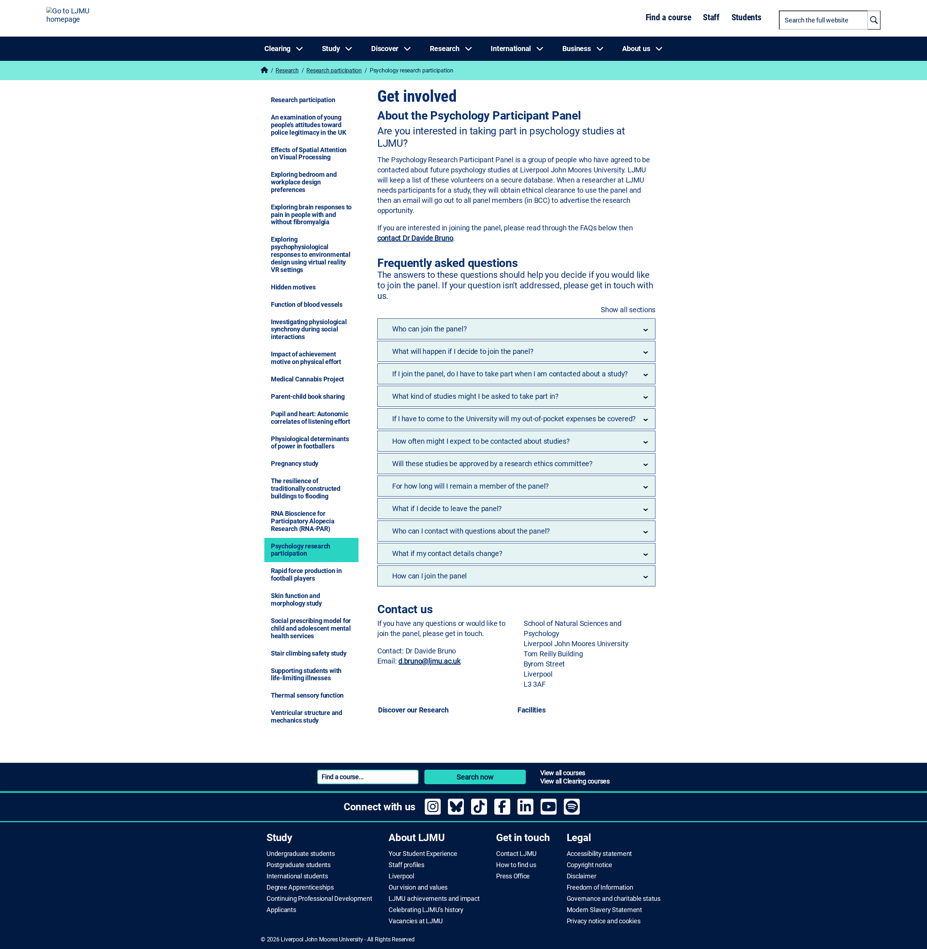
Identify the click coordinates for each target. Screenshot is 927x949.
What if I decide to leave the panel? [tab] (447, 508)
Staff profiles (406, 865)
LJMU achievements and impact (434, 898)
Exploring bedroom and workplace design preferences (304, 182)
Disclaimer (581, 876)
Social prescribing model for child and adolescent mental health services (311, 628)
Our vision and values (418, 887)
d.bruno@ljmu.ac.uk (429, 661)
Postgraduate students (299, 865)
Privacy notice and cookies (604, 921)
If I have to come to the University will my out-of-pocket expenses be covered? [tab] (514, 418)
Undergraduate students (301, 853)
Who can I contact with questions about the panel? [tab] (471, 531)
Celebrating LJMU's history (426, 910)
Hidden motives (293, 287)
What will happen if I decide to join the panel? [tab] (462, 351)
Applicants (281, 910)
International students (297, 876)
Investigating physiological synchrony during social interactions (309, 329)
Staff (711, 17)
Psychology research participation (300, 549)
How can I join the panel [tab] (429, 576)
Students (746, 17)
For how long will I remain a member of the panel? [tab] (470, 486)
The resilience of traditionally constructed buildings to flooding (305, 488)
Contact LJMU (516, 853)
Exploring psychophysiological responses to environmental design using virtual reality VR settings (311, 254)
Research (287, 70)
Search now (475, 777)
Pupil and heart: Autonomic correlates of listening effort (310, 417)
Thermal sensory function (307, 695)
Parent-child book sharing (308, 396)
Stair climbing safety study (309, 653)
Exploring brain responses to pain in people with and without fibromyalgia (311, 214)
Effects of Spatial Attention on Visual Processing (309, 153)
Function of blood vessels (307, 304)
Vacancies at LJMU (416, 921)
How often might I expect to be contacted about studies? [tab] (481, 441)
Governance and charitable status (613, 898)
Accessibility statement (599, 853)
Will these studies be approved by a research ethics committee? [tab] (492, 463)
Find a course (668, 17)
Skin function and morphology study (296, 599)
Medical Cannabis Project (307, 379)
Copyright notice (589, 865)
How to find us (516, 865)
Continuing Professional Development (319, 898)
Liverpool (401, 876)
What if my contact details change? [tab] (447, 553)
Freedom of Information (600, 887)
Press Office (513, 876)
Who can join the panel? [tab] (429, 329)
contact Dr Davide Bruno (415, 238)
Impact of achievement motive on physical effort (306, 357)
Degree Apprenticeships (300, 887)
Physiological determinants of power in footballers (310, 442)
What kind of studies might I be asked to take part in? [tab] (475, 396)
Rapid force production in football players (306, 574)
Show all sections (628, 310)
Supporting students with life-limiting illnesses (306, 674)
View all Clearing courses (575, 781)
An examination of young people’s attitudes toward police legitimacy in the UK (308, 124)
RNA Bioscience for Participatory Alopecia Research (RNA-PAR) (303, 521)
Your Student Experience (423, 853)
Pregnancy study (294, 463)
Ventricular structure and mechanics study (306, 716)
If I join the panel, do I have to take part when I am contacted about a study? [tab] (510, 373)
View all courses (562, 773)
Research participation (334, 70)
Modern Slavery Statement (604, 910)
